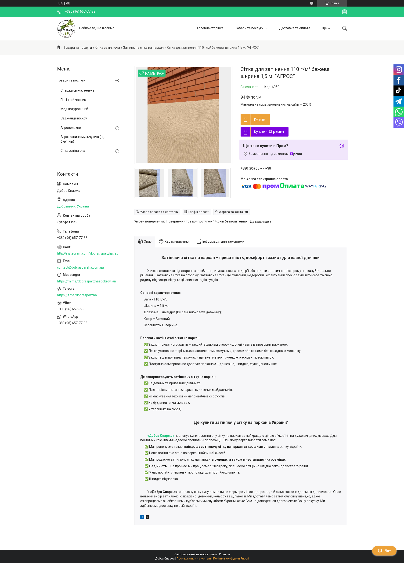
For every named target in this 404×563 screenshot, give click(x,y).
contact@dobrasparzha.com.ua (80, 267)
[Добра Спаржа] (66, 28)
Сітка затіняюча (107, 47)
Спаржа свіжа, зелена (77, 90)
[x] (147, 518)
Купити (259, 119)
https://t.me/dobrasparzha (77, 295)
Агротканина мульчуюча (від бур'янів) (83, 139)
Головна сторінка (210, 28)
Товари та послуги (249, 28)
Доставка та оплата (294, 28)
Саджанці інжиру (74, 118)
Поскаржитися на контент (194, 558)
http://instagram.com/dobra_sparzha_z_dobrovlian (88, 253)
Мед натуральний (74, 109)
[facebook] (142, 518)
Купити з (260, 132)
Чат (388, 551)
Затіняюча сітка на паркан (143, 47)
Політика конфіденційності (231, 558)
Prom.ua (224, 554)
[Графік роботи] (344, 12)
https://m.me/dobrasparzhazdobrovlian (86, 281)
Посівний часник (73, 100)
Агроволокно (71, 128)
